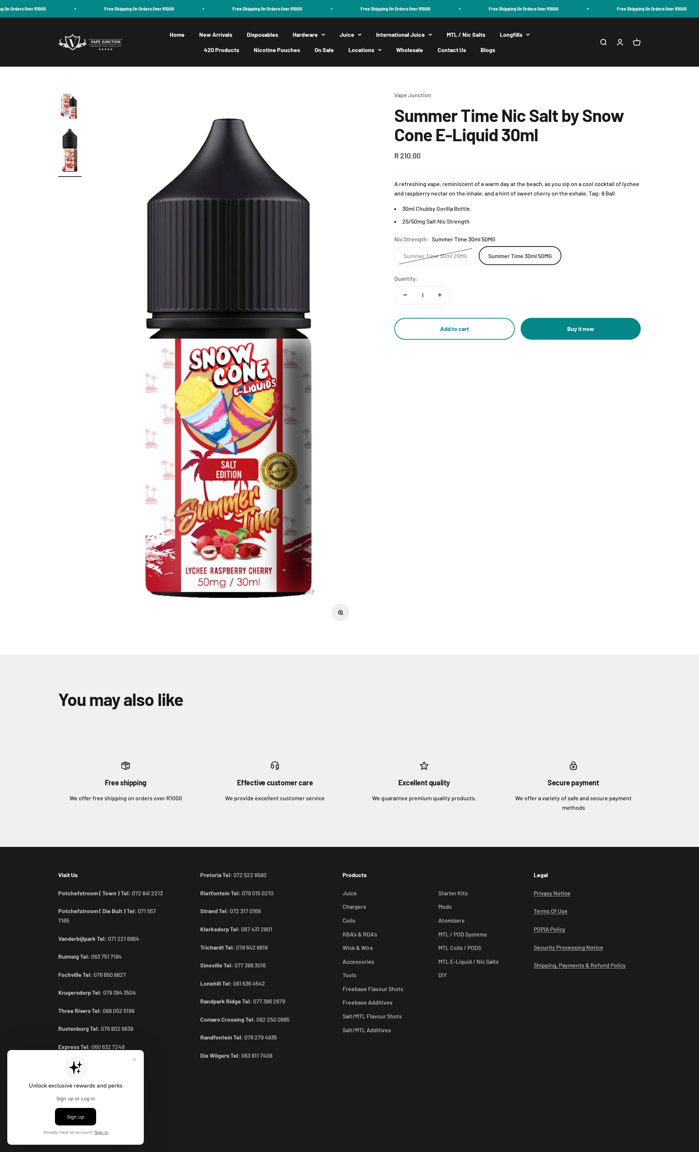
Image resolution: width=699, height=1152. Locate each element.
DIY (442, 974)
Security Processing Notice (568, 947)
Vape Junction (412, 94)
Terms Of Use (551, 910)
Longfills (511, 34)
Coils (349, 920)
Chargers (354, 906)
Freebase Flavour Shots (373, 988)
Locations (361, 49)
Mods (445, 906)
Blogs (488, 49)
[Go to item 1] (70, 106)
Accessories (358, 961)
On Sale (324, 49)
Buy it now (580, 328)
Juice (347, 34)
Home (177, 34)
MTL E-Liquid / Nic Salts (468, 961)
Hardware (305, 34)
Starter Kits (453, 892)
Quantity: (406, 278)
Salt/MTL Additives (367, 1029)
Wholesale (409, 49)
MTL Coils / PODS (459, 947)
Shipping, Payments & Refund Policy (580, 965)
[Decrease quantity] (405, 295)
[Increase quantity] (439, 295)
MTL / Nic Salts (466, 34)
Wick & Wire (358, 947)
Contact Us (452, 49)
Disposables (262, 34)
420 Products (221, 49)
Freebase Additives (367, 1002)
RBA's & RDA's (360, 934)
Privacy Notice (552, 892)
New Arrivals (215, 34)
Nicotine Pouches (277, 49)
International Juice (400, 34)
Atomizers (451, 920)
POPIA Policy (549, 929)
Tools (349, 974)
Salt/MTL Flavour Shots (372, 1016)
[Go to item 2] (70, 151)
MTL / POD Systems (462, 934)
